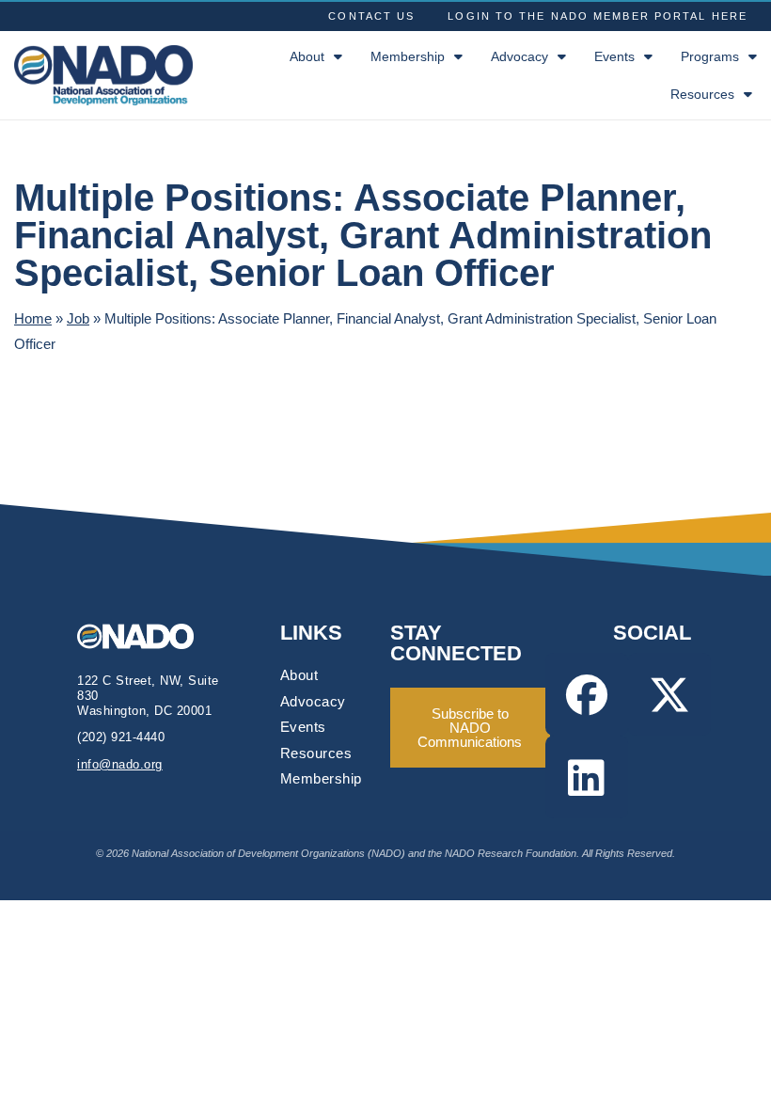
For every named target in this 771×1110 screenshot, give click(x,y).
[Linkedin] (586, 777)
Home (33, 318)
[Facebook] (586, 694)
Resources (702, 94)
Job (78, 318)
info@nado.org (120, 764)
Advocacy (519, 56)
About (307, 56)
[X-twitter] (669, 694)
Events (614, 56)
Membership (407, 56)
